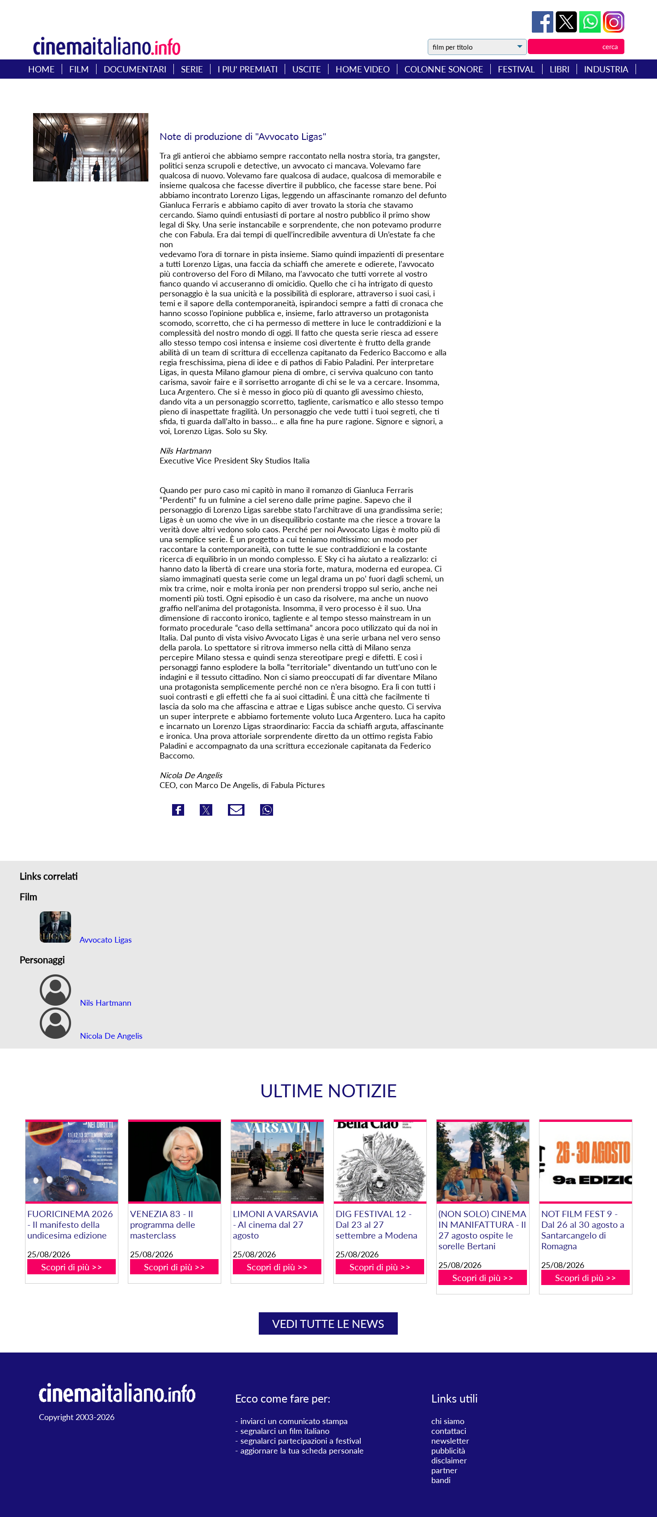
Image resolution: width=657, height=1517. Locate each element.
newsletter (450, 1440)
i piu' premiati (248, 69)
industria (606, 69)
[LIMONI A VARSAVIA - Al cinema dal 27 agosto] (277, 1162)
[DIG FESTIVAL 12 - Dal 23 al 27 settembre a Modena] (380, 1162)
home (41, 69)
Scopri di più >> (71, 1266)
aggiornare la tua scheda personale (302, 1450)
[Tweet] (567, 29)
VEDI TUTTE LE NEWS (328, 1323)
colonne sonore (443, 69)
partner (444, 1470)
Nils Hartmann (104, 1002)
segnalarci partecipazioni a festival (300, 1440)
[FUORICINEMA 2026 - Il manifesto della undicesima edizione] (71, 1162)
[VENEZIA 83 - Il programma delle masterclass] (174, 1162)
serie (192, 69)
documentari (135, 69)
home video (363, 69)
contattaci (448, 1431)
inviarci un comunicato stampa (294, 1421)
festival (516, 69)
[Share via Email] (237, 812)
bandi (441, 1480)
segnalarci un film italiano (284, 1431)
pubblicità (448, 1450)
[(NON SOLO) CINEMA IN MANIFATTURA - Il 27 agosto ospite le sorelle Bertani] (483, 1162)
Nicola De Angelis (110, 1036)
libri (559, 69)
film (79, 69)
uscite (306, 69)
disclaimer (449, 1460)
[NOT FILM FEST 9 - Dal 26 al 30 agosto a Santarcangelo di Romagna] (585, 1162)
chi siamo (447, 1421)
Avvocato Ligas (105, 939)
